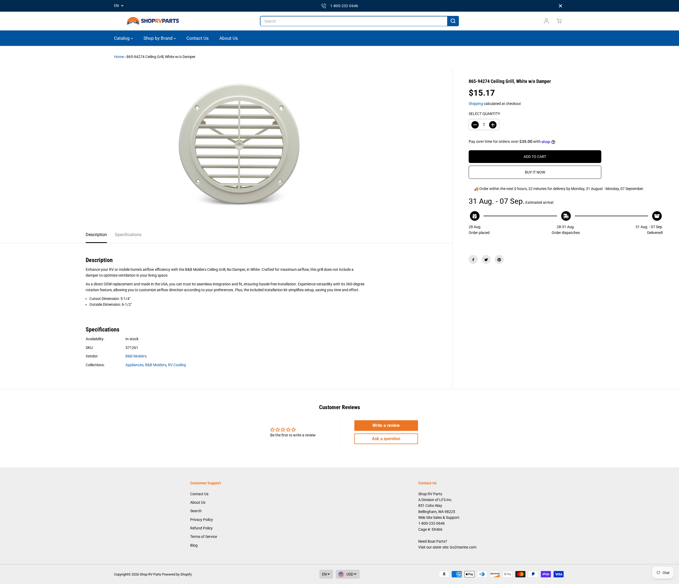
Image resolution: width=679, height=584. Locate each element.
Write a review (386, 425)
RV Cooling (177, 365)
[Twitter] (486, 259)
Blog (194, 545)
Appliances (134, 365)
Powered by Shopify (177, 574)
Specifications (128, 234)
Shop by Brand (158, 38)
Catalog (122, 38)
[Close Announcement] (560, 5)
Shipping (476, 103)
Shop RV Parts (150, 574)
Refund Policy (201, 528)
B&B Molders (136, 356)
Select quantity (484, 114)
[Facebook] (473, 259)
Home (119, 57)
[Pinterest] (499, 259)
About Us (228, 38)
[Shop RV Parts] (152, 21)
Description (96, 234)
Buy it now (535, 172)
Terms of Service (203, 536)
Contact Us (197, 38)
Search (196, 511)
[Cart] (559, 21)
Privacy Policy (201, 519)
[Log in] (546, 21)
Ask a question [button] (386, 438)
